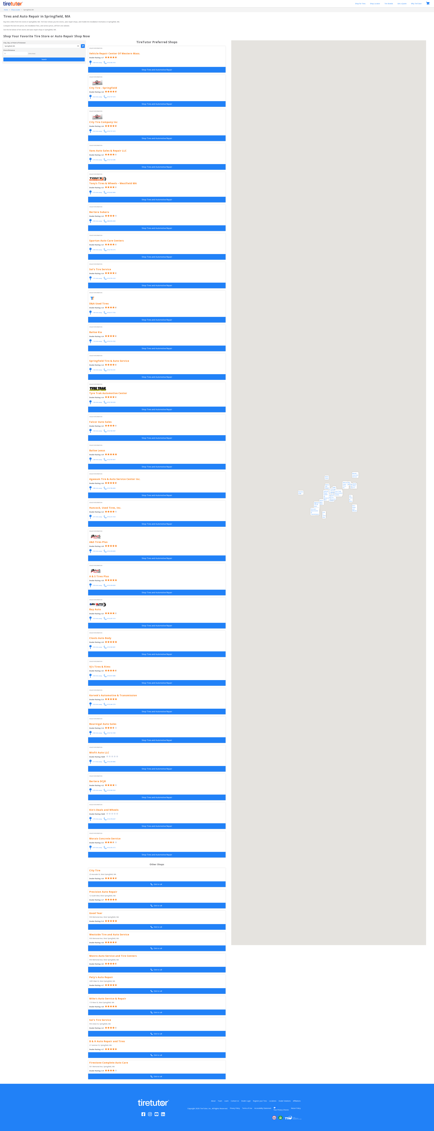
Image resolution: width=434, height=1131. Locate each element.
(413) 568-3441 (111, 647)
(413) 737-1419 (111, 97)
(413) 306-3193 (111, 62)
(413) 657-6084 (111, 676)
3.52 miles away (97, 618)
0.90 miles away (97, 221)
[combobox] (41, 46)
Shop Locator (375, 3)
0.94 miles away (97, 250)
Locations (272, 1101)
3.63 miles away (97, 704)
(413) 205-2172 (111, 847)
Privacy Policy (235, 1108)
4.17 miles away (97, 761)
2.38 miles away (97, 459)
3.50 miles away (97, 551)
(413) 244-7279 (111, 704)
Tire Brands (388, 3)
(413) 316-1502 (111, 341)
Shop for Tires (360, 3)
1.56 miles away (97, 370)
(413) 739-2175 (111, 250)
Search (44, 59)
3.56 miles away (97, 676)
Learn (226, 1101)
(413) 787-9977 (111, 459)
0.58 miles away (97, 62)
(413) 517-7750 (111, 312)
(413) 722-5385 (111, 160)
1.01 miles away (97, 278)
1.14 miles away (97, 341)
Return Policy (296, 1108)
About (213, 1101)
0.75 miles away (97, 160)
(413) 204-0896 (111, 761)
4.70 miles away (97, 819)
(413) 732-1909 (111, 733)
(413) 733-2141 (111, 370)
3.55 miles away (97, 647)
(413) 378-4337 (111, 819)
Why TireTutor (416, 3)
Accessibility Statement (262, 1108)
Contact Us (235, 1101)
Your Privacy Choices (281, 1110)
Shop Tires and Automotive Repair (157, 69)
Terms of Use (247, 1108)
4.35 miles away (97, 790)
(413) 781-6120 (111, 278)
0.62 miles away (97, 97)
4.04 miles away (97, 733)
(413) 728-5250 (111, 402)
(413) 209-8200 (111, 551)
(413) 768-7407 (111, 431)
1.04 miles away (97, 312)
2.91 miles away (97, 517)
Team (220, 1101)
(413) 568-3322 (111, 790)
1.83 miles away (97, 431)
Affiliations (297, 1101)
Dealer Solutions (285, 1101)
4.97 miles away (97, 847)
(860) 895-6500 (111, 221)
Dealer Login (246, 1101)
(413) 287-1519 (111, 618)
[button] (267, 1118)
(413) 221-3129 (111, 517)
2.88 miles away (97, 488)
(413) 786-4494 (111, 488)
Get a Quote (402, 3)
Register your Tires (260, 1101)
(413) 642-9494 (111, 192)
